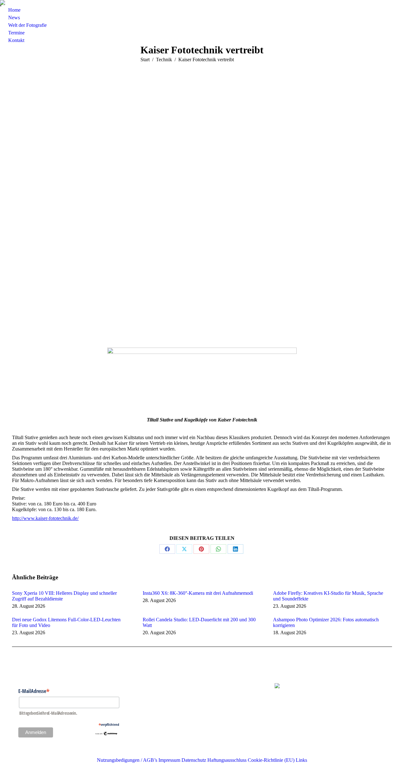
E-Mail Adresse (34, 690)
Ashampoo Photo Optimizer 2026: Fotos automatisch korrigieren (326, 622)
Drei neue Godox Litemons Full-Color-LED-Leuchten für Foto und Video (66, 622)
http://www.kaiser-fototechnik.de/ (45, 518)
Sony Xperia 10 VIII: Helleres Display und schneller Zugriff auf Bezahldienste (64, 595)
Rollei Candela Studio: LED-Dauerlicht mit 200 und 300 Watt (199, 622)
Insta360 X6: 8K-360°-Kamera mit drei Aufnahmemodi (198, 593)
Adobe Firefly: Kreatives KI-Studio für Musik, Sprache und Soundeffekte (328, 595)
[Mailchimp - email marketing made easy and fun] (106, 734)
